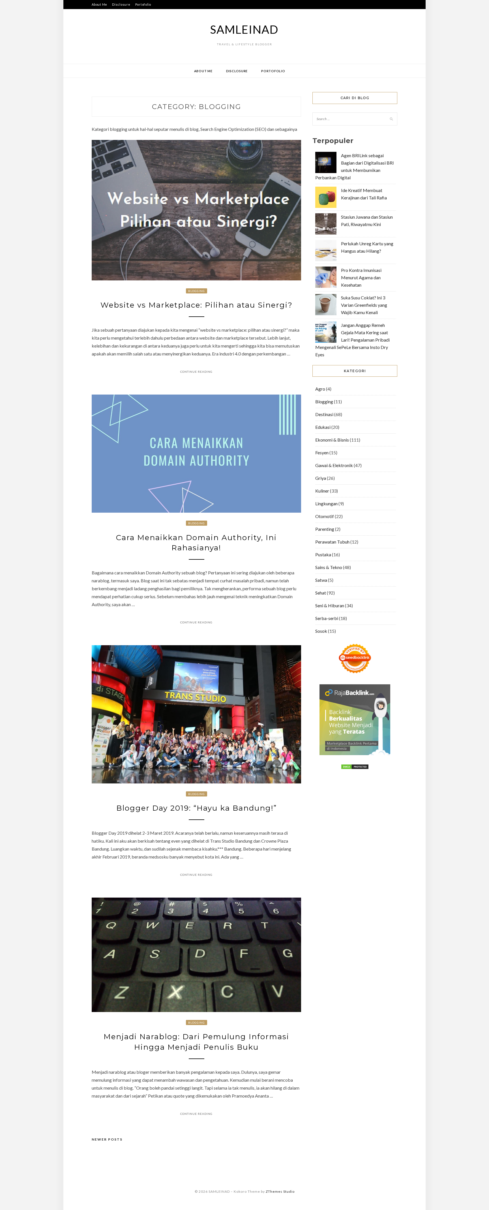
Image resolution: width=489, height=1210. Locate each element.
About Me (99, 4)
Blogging (196, 291)
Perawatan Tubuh (332, 541)
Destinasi (324, 414)
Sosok (321, 631)
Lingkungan (326, 503)
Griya (320, 478)
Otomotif (324, 516)
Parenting (324, 529)
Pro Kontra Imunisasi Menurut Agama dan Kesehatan (361, 277)
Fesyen (322, 452)
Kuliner (322, 490)
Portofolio (143, 4)
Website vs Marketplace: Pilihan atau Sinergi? (196, 305)
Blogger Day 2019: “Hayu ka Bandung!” (196, 808)
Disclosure (121, 4)
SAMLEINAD (244, 29)
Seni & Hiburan (329, 605)
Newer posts (107, 1139)
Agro (320, 388)
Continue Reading (196, 371)
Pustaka (323, 554)
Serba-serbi (326, 618)
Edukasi (323, 427)
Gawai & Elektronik (334, 465)
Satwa (321, 580)
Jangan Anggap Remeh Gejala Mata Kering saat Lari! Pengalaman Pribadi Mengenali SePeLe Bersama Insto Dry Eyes (352, 339)
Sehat (320, 592)
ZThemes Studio (280, 1191)
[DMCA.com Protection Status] (355, 767)
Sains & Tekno (328, 567)
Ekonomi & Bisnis (332, 439)
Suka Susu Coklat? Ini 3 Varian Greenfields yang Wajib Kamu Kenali (364, 305)
